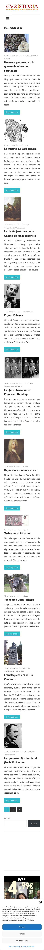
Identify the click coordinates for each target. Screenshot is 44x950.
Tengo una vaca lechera (19, 599)
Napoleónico (20, 228)
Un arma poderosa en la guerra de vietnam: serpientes (19, 66)
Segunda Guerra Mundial (13, 386)
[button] (40, 902)
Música (25, 466)
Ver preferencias (22, 940)
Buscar (7, 818)
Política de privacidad (27, 946)
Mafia (25, 311)
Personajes (20, 671)
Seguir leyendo (11, 112)
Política (30, 311)
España (25, 383)
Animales (26, 55)
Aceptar (22, 927)
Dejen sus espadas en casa (20, 470)
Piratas (25, 145)
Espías (25, 751)
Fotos (31, 383)
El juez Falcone (13, 315)
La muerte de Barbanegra (20, 149)
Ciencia (25, 529)
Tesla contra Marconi (17, 533)
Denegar (22, 933)
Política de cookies (14, 946)
